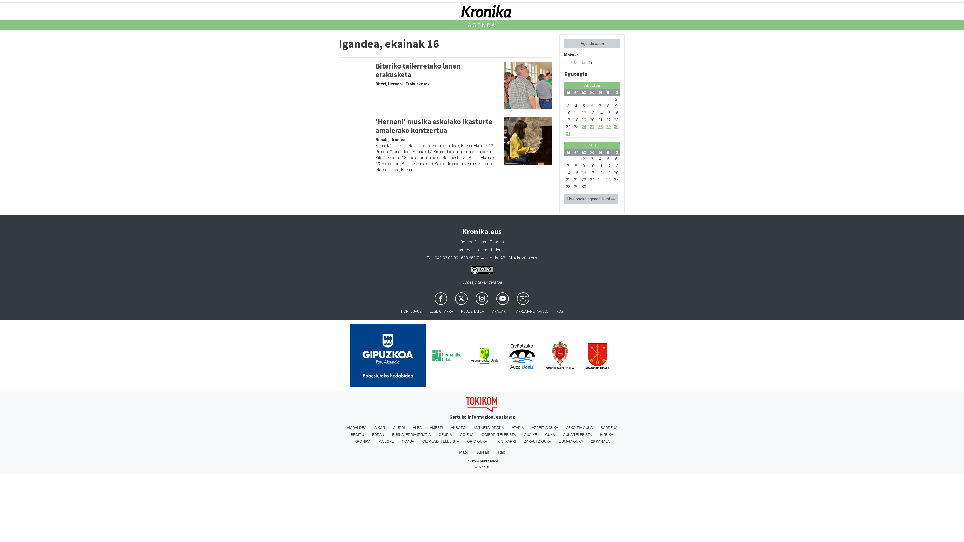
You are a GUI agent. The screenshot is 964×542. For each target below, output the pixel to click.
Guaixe (530, 435)
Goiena (466, 435)
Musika (580, 62)
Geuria (445, 435)
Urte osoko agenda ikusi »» (591, 199)
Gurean (482, 452)
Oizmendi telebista (440, 441)
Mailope (386, 441)
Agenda (482, 25)
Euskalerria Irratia (411, 435)
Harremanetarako (531, 311)
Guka (550, 435)
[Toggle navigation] (342, 11)
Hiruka (606, 435)
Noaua (408, 441)
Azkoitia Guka (579, 428)
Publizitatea (472, 311)
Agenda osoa (592, 43)
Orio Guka (477, 441)
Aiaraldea (356, 428)
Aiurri (399, 428)
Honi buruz (411, 311)
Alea (417, 428)
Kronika (362, 441)
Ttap (501, 452)
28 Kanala (600, 441)
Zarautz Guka (537, 441)
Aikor (379, 428)
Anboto (458, 428)
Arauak (499, 311)
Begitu (357, 435)
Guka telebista (577, 435)
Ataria (518, 428)
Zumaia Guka (571, 441)
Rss (559, 311)
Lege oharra (441, 311)
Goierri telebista (498, 435)
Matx (463, 452)
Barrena (609, 428)
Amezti (436, 428)
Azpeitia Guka (545, 428)
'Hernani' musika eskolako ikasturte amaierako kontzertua (434, 126)
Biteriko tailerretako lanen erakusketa (418, 70)
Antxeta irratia (489, 428)
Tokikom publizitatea (482, 461)
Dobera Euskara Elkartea (482, 242)
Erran (378, 435)
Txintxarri (505, 441)
